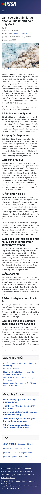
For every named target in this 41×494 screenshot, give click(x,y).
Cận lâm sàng (6, 471)
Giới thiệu (5, 478)
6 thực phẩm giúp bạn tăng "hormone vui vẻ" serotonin (16, 426)
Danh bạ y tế (11, 468)
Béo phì (31, 448)
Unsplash (25, 69)
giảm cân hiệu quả (10, 457)
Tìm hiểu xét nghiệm (9, 475)
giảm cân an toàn (9, 453)
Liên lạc (12, 478)
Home (3, 468)
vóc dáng (23, 448)
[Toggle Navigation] (3, 11)
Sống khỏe (31, 444)
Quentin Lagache (13, 69)
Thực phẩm (22, 457)
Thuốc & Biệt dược (24, 468)
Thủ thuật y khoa (25, 471)
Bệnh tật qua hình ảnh (25, 475)
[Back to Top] (37, 490)
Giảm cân (21, 444)
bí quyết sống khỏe (10, 448)
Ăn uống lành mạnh (25, 453)
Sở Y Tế (15, 471)
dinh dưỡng (9, 443)
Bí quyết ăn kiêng (20, 34)
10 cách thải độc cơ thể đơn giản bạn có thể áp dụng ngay (19, 419)
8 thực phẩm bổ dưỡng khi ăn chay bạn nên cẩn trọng (20, 413)
